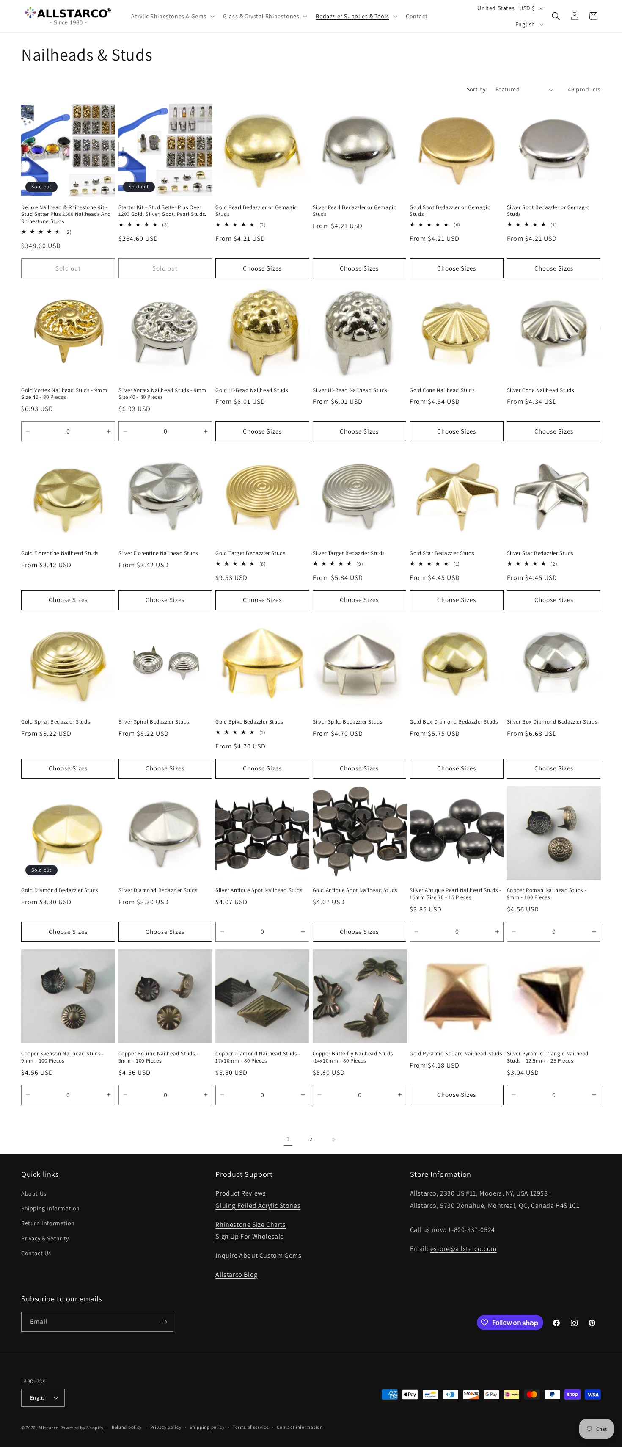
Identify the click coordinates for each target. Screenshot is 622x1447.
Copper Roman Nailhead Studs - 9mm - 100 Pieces (546, 894)
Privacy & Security (45, 1238)
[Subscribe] (163, 1322)
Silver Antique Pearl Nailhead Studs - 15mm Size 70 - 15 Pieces (455, 894)
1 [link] (288, 1139)
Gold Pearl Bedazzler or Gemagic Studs (256, 211)
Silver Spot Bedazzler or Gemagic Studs (548, 211)
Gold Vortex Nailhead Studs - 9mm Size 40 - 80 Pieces (64, 394)
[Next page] (334, 1139)
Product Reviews (240, 1193)
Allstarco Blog (236, 1274)
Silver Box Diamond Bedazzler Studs (552, 721)
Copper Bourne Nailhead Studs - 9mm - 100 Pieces (158, 1057)
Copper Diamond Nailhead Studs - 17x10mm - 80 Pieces (257, 1057)
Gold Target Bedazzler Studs (250, 553)
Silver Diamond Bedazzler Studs (158, 890)
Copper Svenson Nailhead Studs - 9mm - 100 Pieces (62, 1057)
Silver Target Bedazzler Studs (349, 553)
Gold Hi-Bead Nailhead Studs (251, 390)
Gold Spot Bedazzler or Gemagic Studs (450, 211)
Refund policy (127, 1427)
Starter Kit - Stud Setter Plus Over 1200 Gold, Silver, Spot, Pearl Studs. (162, 211)
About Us (34, 1193)
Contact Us (36, 1253)
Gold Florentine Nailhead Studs (60, 553)
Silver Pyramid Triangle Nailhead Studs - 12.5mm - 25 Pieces (548, 1057)
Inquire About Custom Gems (258, 1255)
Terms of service (250, 1427)
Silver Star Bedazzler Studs (540, 553)
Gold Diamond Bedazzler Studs (59, 890)
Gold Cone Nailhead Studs (442, 390)
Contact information (299, 1427)
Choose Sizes (262, 268)
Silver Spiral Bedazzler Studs (153, 721)
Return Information (48, 1223)
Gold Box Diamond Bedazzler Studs (454, 721)
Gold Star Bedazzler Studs (442, 553)
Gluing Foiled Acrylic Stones (257, 1205)
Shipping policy (207, 1427)
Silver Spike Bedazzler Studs (348, 721)
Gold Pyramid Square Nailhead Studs (456, 1053)
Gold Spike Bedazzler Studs (249, 721)
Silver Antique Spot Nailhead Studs (258, 890)
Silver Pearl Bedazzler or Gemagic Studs (354, 211)
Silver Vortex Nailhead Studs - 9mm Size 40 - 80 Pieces (162, 394)
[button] (172, 16)
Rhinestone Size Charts (250, 1224)
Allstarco (49, 1427)
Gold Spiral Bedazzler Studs (55, 721)
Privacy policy (166, 1427)
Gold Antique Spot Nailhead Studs (355, 890)
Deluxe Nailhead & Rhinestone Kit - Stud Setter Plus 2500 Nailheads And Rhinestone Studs (66, 214)
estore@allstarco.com (463, 1248)
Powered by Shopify (82, 1427)
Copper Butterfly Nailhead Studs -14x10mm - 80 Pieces (353, 1057)
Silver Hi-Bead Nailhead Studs (350, 390)
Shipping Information (50, 1208)
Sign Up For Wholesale (249, 1236)
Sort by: (477, 89)
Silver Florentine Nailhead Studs (158, 553)
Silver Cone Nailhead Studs (540, 390)
